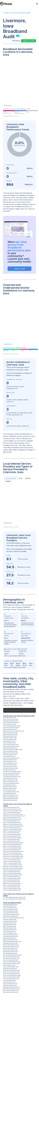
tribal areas (10, 692)
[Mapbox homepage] (8, 105)
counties (30, 689)
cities (25, 689)
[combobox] (19, 710)
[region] (19, 82)
